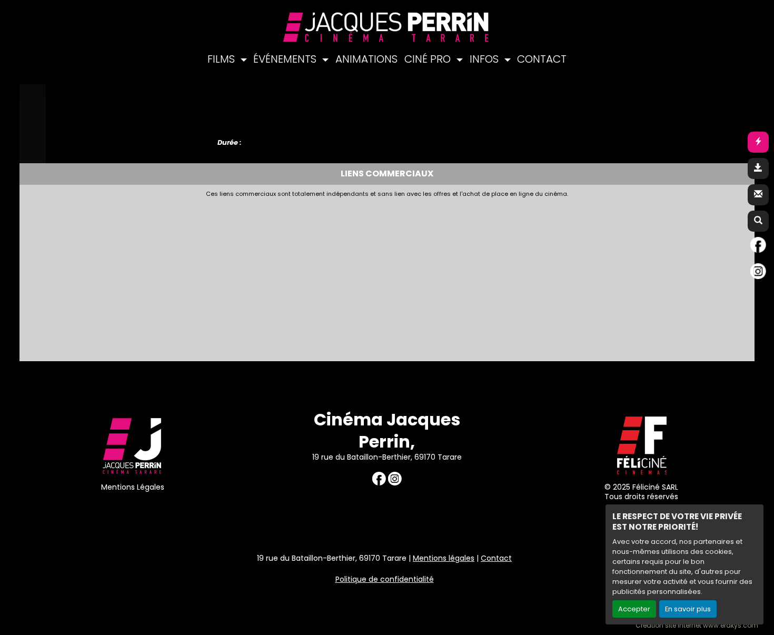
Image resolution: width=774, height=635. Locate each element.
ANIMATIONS (366, 59)
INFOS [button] (485, 59)
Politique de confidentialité (384, 579)
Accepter (634, 608)
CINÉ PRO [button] (428, 59)
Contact (496, 558)
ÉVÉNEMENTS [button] (286, 59)
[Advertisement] (335, 276)
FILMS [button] (222, 59)
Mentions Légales (132, 487)
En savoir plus (688, 608)
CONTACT (542, 59)
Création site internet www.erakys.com (697, 625)
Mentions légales (443, 558)
